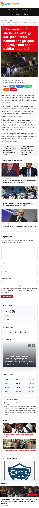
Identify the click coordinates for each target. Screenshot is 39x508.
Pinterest (13, 89)
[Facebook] (5, 332)
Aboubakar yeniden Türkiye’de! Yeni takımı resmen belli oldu (19, 403)
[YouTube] (21, 332)
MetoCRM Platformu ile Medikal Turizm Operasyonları (19, 410)
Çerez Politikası (16, 14)
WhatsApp (28, 86)
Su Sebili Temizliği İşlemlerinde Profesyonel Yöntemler (20, 406)
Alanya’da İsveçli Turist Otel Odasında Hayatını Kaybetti (20, 408)
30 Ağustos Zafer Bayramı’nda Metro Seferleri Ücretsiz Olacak (20, 413)
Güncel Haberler (13, 10)
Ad (3, 264)
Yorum (4, 246)
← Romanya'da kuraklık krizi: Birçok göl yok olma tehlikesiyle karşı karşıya (10, 150)
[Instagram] (15, 332)
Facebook (20, 86)
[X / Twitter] (10, 332)
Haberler (4, 20)
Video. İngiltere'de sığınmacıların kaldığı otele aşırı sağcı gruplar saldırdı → (27, 150)
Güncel (10, 20)
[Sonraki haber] (33, 345)
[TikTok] (26, 332)
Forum (26, 14)
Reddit (6, 89)
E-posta (4, 271)
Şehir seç (7, 315)
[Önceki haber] (29, 345)
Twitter (12, 86)
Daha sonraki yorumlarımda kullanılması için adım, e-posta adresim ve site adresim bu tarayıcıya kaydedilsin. (19, 290)
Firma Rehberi (26, 10)
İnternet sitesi (6, 279)
